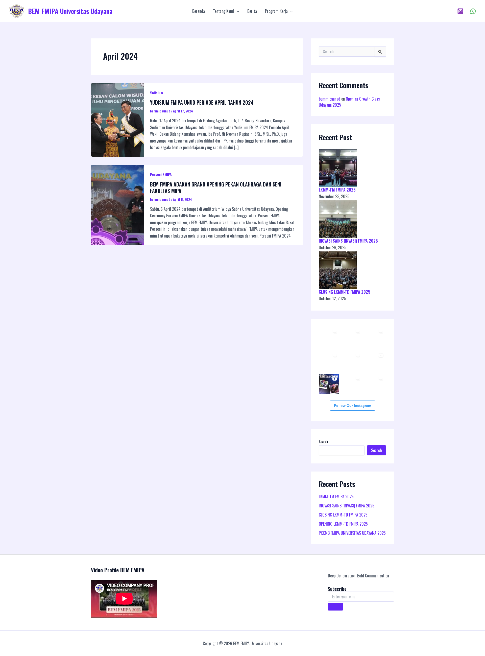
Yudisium (156, 92)
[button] (236, 11)
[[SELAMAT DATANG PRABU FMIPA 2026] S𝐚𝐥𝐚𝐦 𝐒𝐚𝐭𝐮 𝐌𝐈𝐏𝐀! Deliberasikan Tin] (329, 384)
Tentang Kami (223, 11)
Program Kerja (276, 11)
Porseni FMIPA (161, 174)
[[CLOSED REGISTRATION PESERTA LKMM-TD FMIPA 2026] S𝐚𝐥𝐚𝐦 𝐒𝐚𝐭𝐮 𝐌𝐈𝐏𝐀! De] (329, 337)
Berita (252, 11)
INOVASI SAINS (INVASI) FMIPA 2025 (348, 241)
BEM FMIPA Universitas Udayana (70, 11)
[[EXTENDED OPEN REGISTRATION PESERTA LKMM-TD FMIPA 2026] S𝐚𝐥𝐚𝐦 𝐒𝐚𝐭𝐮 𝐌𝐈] (329, 360)
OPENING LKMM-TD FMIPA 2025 (343, 524)
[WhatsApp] (473, 11)
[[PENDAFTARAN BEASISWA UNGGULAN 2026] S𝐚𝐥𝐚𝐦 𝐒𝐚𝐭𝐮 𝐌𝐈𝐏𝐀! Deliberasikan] (352, 337)
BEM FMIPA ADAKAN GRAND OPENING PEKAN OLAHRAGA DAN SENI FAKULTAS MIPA (215, 187)
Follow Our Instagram (352, 406)
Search (323, 441)
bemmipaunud (329, 99)
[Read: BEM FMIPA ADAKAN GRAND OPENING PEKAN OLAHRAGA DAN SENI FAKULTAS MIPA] (117, 204)
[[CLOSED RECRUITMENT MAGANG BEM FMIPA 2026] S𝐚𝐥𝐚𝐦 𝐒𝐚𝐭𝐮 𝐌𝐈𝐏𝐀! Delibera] (352, 384)
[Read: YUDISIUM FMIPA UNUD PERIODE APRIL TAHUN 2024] (117, 119)
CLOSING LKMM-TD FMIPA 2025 (344, 292)
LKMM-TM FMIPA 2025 (337, 190)
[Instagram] (460, 11)
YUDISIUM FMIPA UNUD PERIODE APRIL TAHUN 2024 (202, 102)
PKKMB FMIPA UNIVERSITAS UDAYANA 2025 (352, 533)
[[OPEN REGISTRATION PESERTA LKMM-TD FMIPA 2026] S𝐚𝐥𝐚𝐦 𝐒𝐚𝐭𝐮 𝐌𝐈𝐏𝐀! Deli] (375, 384)
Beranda (198, 11)
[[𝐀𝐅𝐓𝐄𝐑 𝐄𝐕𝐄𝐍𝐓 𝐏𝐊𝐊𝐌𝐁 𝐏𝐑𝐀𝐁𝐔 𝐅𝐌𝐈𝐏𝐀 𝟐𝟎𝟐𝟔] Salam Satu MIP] (375, 360)
